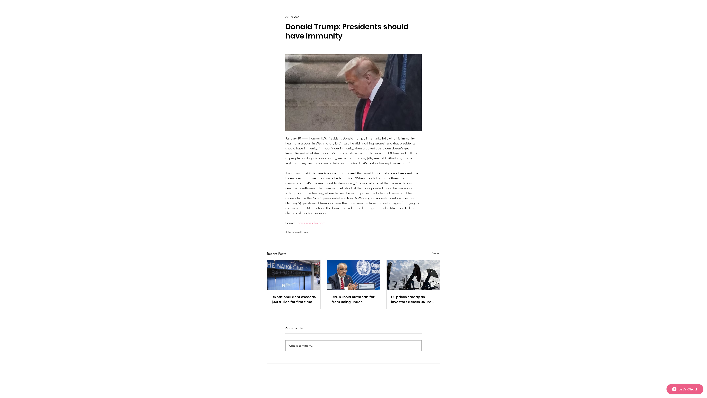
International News (297, 231)
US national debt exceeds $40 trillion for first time (294, 299)
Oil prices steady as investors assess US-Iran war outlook (412, 299)
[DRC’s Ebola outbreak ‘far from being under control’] (353, 275)
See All (436, 253)
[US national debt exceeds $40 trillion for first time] (293, 275)
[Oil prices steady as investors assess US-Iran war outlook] (413, 275)
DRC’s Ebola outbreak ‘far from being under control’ (353, 299)
